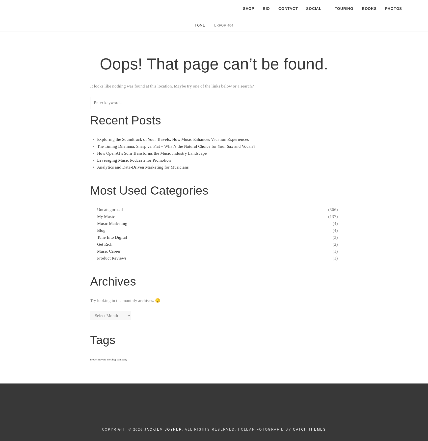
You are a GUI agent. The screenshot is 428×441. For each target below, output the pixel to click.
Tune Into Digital (112, 237)
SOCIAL (313, 8)
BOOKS (369, 8)
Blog (101, 230)
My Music (106, 216)
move (93, 359)
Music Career (109, 251)
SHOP (248, 8)
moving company (117, 359)
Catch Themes (309, 429)
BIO (266, 8)
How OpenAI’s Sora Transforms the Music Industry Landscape (152, 153)
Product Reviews (112, 258)
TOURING (344, 8)
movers (102, 359)
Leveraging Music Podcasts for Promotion (134, 160)
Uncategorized (110, 209)
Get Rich (104, 244)
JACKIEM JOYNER (39, 7)
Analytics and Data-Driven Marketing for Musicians (143, 167)
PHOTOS (393, 8)
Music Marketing (112, 223)
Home (200, 25)
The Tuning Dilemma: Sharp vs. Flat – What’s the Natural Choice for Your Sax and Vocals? (176, 146)
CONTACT (288, 8)
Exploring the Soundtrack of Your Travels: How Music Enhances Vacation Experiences (173, 139)
